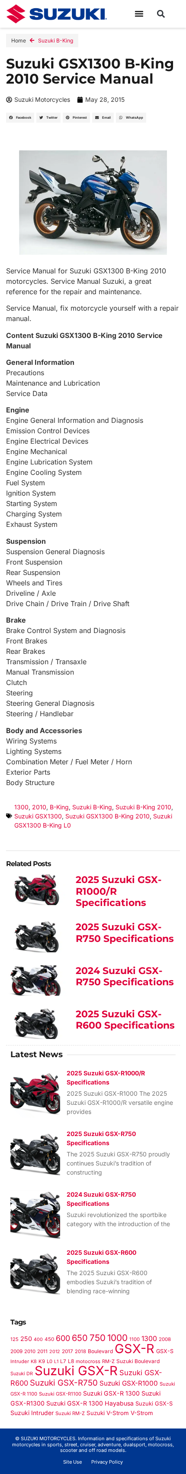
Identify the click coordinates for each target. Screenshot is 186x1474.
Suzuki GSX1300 (38, 816)
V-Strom (142, 1412)
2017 (67, 1351)
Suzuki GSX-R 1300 (111, 1393)
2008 (165, 1339)
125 (14, 1339)
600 (63, 1338)
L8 (71, 1361)
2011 (42, 1351)
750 (98, 1337)
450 (49, 1339)
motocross (88, 1361)
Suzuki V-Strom (108, 1412)
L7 (63, 1361)
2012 (54, 1351)
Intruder (19, 1361)
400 (38, 1339)
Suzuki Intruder (32, 1412)
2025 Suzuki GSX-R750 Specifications (125, 932)
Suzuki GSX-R (76, 1370)
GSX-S (164, 1351)
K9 (41, 1361)
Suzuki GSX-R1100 (60, 1394)
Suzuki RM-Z (70, 1413)
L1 (56, 1361)
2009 (16, 1351)
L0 (49, 1361)
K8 (34, 1361)
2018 (80, 1351)
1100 (134, 1339)
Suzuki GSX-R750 (64, 1383)
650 (80, 1338)
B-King (59, 807)
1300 (21, 807)
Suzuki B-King (55, 40)
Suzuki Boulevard (138, 1361)
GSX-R (134, 1348)
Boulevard (100, 1351)
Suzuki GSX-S (154, 1403)
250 (26, 1338)
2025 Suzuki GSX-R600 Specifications (125, 1019)
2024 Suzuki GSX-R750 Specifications (125, 976)
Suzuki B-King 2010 (143, 807)
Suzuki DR (21, 1373)
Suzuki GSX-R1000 (128, 1383)
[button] (139, 14)
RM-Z (108, 1361)
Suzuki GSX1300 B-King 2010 (107, 816)
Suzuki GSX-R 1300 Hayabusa (90, 1403)
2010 (39, 807)
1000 (117, 1337)
